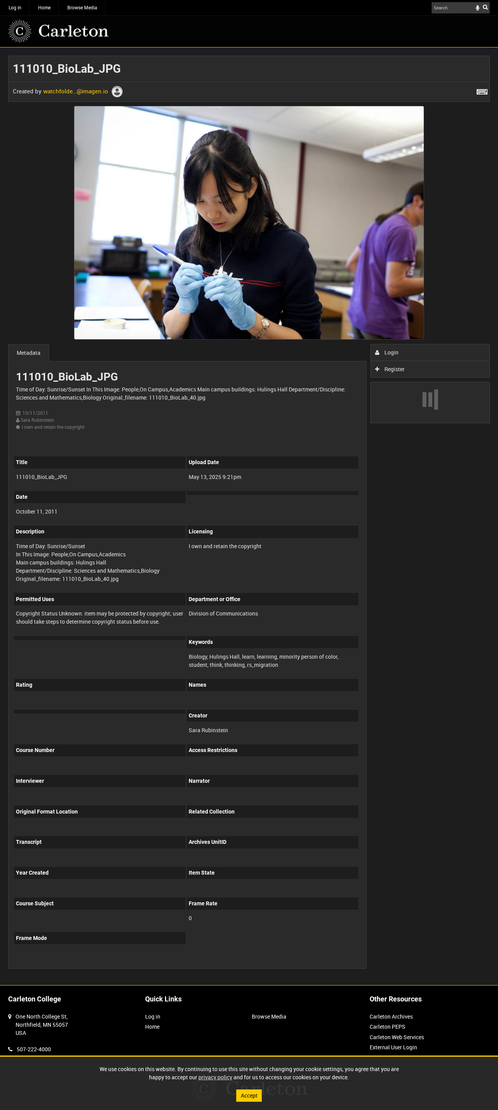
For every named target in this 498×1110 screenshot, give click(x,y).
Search (485, 7)
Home (44, 7)
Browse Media (82, 7)
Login (390, 352)
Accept (249, 1095)
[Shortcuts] (482, 90)
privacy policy (215, 1077)
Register (394, 369)
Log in (15, 7)
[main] (249, 516)
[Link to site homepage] (58, 31)
